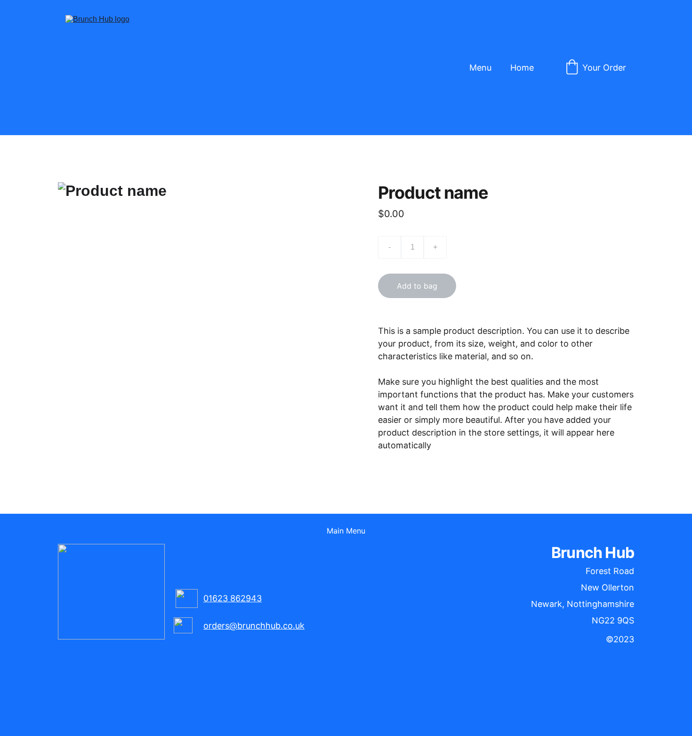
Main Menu (346, 530)
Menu (480, 68)
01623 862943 (232, 598)
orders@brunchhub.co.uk (254, 626)
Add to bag (417, 286)
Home (522, 68)
